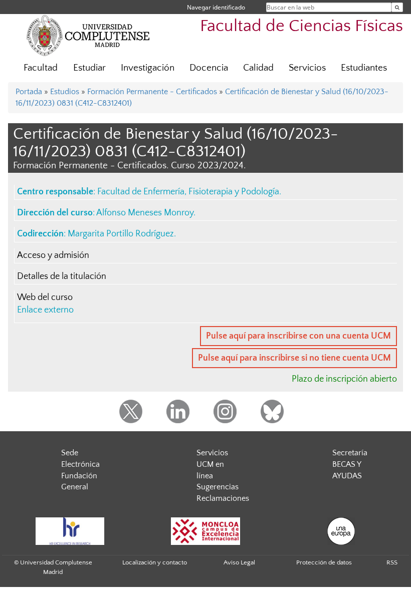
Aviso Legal (239, 562)
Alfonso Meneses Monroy (144, 213)
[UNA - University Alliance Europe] (341, 531)
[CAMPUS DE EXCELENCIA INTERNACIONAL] (205, 531)
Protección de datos (324, 562)
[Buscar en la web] (397, 7)
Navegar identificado (216, 7)
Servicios (307, 68)
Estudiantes (364, 68)
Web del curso (45, 297)
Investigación (147, 68)
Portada (29, 91)
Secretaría (349, 452)
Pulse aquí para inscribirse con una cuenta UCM (298, 336)
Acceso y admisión (53, 255)
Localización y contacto (154, 562)
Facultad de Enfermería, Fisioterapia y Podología (188, 192)
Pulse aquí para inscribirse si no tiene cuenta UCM (294, 358)
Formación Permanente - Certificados (152, 91)
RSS (391, 562)
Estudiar (89, 68)
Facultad (41, 68)
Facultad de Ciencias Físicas (301, 26)
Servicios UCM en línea (212, 464)
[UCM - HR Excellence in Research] (70, 531)
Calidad (258, 68)
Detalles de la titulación (61, 276)
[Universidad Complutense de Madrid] (88, 35)
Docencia (208, 68)
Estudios (64, 91)
